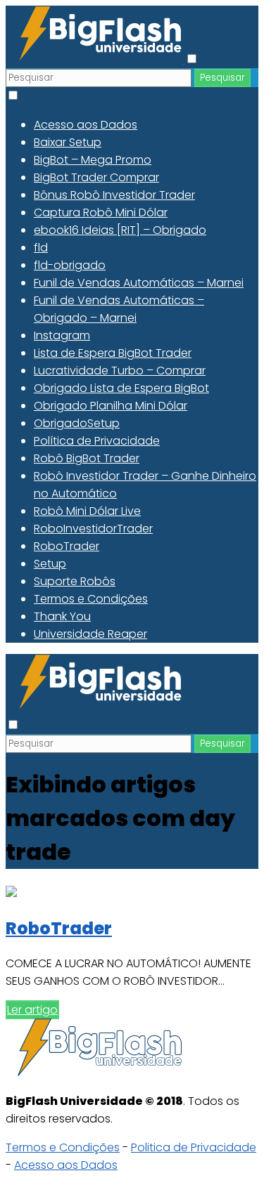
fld (41, 248)
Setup (50, 564)
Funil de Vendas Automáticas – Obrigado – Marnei (119, 309)
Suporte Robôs (74, 581)
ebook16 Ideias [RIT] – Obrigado (120, 230)
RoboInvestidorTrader (93, 529)
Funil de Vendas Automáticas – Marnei (139, 283)
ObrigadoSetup (77, 423)
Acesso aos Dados (85, 125)
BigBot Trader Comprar (96, 177)
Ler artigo (32, 1010)
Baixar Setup (67, 142)
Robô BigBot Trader (86, 458)
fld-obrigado (70, 265)
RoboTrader (66, 546)
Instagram (62, 335)
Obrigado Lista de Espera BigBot (121, 388)
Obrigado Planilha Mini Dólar (110, 406)
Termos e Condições (91, 599)
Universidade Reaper (90, 634)
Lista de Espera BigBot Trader (112, 353)
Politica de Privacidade (193, 1147)
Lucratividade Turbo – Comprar (120, 370)
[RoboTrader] (11, 893)
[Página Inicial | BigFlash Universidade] (95, 59)
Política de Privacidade (97, 441)
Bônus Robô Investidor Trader (114, 195)
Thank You (62, 616)
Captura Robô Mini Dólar (101, 212)
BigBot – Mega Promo (92, 160)
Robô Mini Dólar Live (87, 511)
